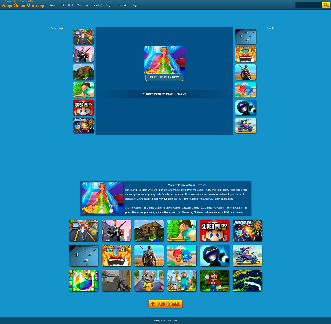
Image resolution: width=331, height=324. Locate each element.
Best (70, 5)
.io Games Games (152, 207)
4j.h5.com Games (233, 212)
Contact (163, 320)
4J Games (219, 207)
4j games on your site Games (156, 212)
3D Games (206, 207)
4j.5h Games (197, 212)
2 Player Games (172, 207)
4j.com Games (214, 212)
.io (86, 5)
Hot (62, 5)
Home (156, 320)
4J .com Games (234, 207)
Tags (134, 5)
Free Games (172, 320)
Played (109, 5)
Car (79, 5)
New (53, 5)
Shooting (97, 5)
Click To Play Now (164, 77)
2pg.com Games (190, 207)
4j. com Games (181, 212)
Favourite (122, 5)
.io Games (136, 207)
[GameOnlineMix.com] (23, 4)
